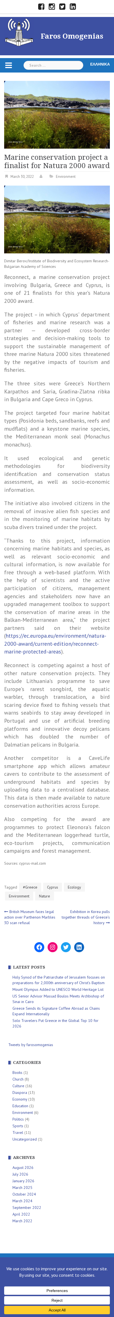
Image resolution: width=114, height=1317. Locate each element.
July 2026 (20, 1174)
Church (18, 1079)
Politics (18, 1119)
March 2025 (22, 1187)
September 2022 (26, 1207)
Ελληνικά (100, 64)
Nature (44, 896)
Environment (66, 176)
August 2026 (22, 1167)
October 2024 (24, 1194)
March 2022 (22, 1220)
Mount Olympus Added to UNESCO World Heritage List (57, 989)
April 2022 (21, 1214)
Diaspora (19, 1092)
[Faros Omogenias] (19, 31)
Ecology (74, 887)
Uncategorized (24, 1139)
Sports (17, 1125)
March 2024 (22, 1200)
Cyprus (52, 887)
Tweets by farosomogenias (30, 1044)
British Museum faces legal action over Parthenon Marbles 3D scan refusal (29, 917)
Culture (18, 1085)
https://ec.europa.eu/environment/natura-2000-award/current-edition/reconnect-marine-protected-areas (55, 643)
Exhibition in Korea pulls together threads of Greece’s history (86, 917)
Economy (19, 1099)
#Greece (30, 887)
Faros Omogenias (72, 36)
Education (20, 1105)
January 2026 (23, 1180)
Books (17, 1072)
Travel (17, 1132)
